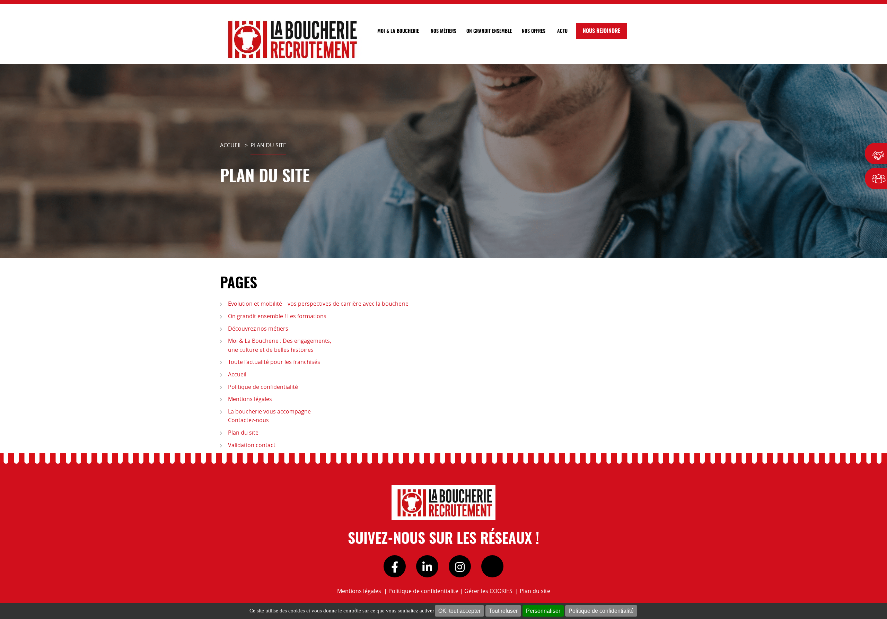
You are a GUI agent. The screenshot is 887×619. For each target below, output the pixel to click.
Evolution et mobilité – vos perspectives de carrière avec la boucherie (318, 303)
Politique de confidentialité (601, 611)
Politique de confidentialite (423, 591)
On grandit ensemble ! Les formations (277, 316)
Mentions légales (250, 399)
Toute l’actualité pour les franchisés (274, 362)
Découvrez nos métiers (258, 328)
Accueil (237, 374)
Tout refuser (503, 611)
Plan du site (243, 432)
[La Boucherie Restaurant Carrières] (291, 39)
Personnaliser (543, 611)
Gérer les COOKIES (488, 591)
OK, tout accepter (459, 611)
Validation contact (251, 445)
